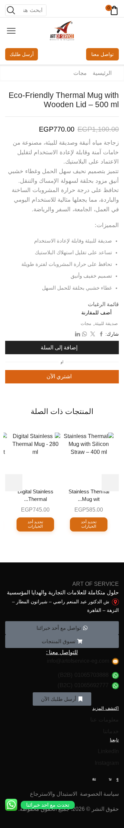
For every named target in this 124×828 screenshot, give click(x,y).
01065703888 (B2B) (83, 675)
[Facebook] (117, 779)
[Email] (102, 779)
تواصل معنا (102, 54)
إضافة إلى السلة (59, 347)
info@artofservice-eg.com (78, 661)
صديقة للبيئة (106, 323)
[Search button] (11, 10)
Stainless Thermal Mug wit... (89, 495)
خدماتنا (111, 731)
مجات (80, 73)
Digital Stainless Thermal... (35, 495)
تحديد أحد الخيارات (88, 524)
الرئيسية (102, 73)
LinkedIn (108, 751)
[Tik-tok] (110, 779)
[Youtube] (94, 779)
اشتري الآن (59, 376)
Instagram (107, 763)
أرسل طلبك (22, 54)
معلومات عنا (104, 720)
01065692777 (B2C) (83, 685)
